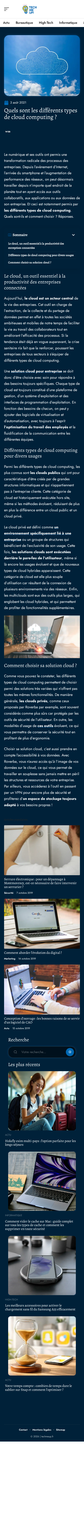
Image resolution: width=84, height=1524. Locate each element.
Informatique (13, 1215)
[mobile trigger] (7, 9)
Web (8, 131)
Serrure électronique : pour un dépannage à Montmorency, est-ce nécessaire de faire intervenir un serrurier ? (40, 883)
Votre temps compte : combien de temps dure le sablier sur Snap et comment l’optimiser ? (38, 1387)
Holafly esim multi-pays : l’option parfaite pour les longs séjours (40, 1143)
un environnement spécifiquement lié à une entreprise (37, 533)
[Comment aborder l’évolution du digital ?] (42, 924)
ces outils (45, 725)
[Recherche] (77, 9)
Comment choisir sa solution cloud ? (29, 262)
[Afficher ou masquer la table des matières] (52, 235)
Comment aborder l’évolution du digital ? (33, 952)
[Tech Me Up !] (29, 9)
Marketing (9, 958)
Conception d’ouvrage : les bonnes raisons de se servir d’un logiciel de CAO (42, 1020)
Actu (6, 1028)
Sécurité (8, 893)
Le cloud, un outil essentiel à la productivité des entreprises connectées (36, 246)
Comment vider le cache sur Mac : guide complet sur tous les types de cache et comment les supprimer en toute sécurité (39, 1225)
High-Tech (11, 1299)
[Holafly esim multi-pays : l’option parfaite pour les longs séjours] (42, 1100)
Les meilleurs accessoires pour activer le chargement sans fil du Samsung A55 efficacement (40, 1307)
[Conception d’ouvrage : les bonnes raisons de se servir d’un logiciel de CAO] (42, 990)
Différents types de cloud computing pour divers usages (41, 255)
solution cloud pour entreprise (36, 371)
